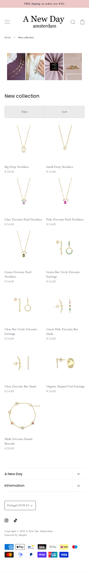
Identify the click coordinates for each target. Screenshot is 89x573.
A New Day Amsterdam (39, 531)
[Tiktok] (15, 520)
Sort (64, 112)
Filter (24, 112)
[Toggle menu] (7, 22)
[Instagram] (6, 520)
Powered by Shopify (16, 535)
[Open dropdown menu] (78, 474)
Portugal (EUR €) (18, 505)
